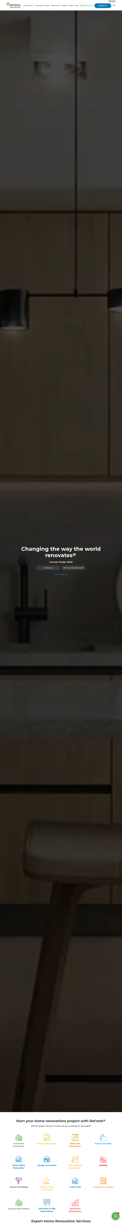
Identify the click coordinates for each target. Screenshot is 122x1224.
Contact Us (102, 6)
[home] (14, 5)
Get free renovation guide (73, 568)
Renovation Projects (42, 5)
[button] (28, 6)
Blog (76, 5)
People (71, 5)
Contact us (48, 568)
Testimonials (55, 5)
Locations (64, 5)
